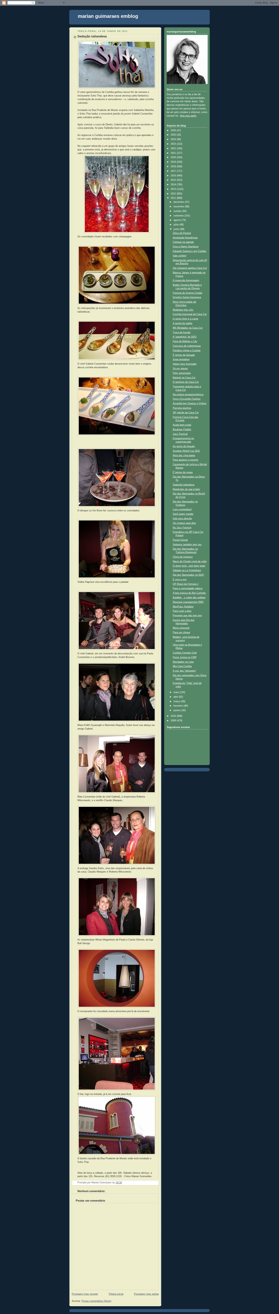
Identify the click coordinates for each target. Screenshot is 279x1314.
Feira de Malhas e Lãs (185, 341)
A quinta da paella (182, 323)
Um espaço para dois (184, 523)
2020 (174, 157)
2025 (174, 134)
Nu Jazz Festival (182, 527)
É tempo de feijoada (184, 355)
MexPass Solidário (183, 606)
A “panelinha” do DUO (184, 337)
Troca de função (182, 332)
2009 (174, 720)
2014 (174, 184)
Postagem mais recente (85, 1294)
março (177, 701)
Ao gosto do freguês (184, 446)
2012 (174, 193)
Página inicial (116, 1294)
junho (176, 229)
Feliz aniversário (182, 373)
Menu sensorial (181, 628)
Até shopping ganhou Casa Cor (190, 268)
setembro (178, 215)
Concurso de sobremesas (187, 346)
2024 (174, 139)
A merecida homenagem (186, 280)
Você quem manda (183, 514)
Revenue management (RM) (188, 602)
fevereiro (178, 705)
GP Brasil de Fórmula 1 (186, 584)
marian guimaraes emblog (108, 16)
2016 (174, 175)
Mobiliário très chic (183, 310)
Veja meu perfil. (188, 116)
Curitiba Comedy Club (185, 652)
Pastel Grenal (180, 540)
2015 (174, 180)
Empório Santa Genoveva (187, 297)
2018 (174, 166)
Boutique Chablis (182, 429)
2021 (174, 153)
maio (176, 692)
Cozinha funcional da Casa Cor (190, 314)
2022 (174, 148)
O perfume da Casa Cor (186, 382)
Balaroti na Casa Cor (184, 377)
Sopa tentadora (181, 359)
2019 (174, 162)
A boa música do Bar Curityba (189, 593)
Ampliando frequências (185, 237)
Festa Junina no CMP (185, 657)
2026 (174, 130)
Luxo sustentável (182, 509)
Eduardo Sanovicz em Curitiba (189, 251)
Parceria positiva (182, 408)
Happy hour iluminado (184, 364)
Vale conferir (179, 255)
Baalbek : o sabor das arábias (189, 597)
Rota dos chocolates (184, 455)
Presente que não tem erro (187, 615)
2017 (174, 171)
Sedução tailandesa (92, 36)
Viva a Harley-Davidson (186, 246)
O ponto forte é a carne (185, 318)
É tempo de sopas (183, 472)
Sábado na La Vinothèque (187, 570)
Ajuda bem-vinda (182, 425)
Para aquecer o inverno (185, 460)
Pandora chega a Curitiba (186, 350)
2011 (174, 198)
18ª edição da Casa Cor (186, 412)
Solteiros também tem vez (187, 544)
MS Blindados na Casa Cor (188, 328)
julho (176, 224)
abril (176, 697)
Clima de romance (183, 557)
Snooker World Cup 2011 (186, 451)
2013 (174, 189)
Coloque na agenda (183, 242)
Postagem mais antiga (146, 1294)
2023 (174, 144)
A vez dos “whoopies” (184, 671)
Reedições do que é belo (186, 489)
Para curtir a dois (182, 611)
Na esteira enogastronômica (188, 394)
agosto (177, 220)
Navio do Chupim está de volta (189, 561)
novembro (179, 206)
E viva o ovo (180, 579)
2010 (174, 716)
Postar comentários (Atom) (96, 1301)
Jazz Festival (180, 434)
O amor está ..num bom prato (189, 566)
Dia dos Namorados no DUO (188, 575)
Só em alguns (180, 368)
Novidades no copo (183, 662)
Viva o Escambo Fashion (186, 399)
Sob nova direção (182, 518)
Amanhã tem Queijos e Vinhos (189, 403)
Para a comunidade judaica (188, 588)
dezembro (179, 202)
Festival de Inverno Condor (187, 293)
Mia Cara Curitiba (182, 666)
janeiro (177, 710)
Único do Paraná (182, 233)
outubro (177, 211)
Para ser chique (181, 632)
